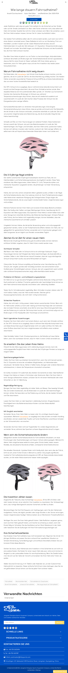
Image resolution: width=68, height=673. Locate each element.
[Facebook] (5, 628)
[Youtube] (13, 628)
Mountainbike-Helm (21, 581)
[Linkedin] (8, 628)
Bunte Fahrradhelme (11, 584)
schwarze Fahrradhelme (27, 584)
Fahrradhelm (9, 581)
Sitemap (38, 670)
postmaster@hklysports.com (20, 657)
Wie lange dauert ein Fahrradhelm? (47, 584)
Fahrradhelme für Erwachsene (39, 581)
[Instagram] (16, 628)
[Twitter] (10, 628)
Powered (37, 16)
